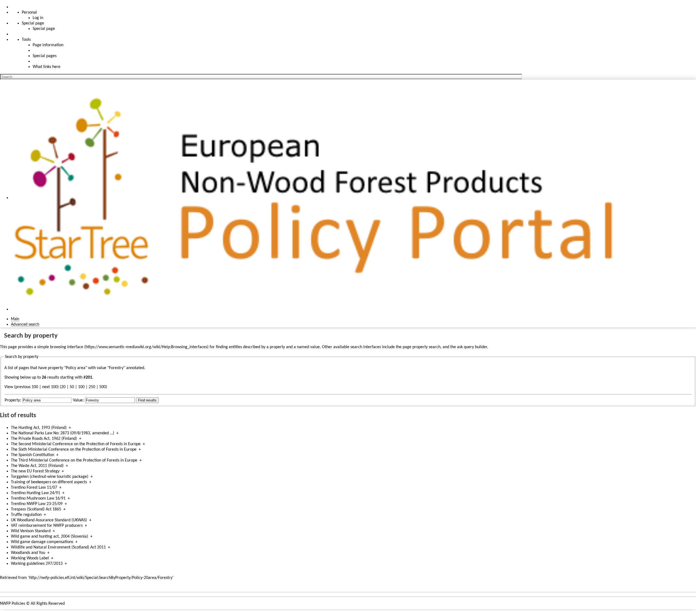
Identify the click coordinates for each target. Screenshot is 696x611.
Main (15, 319)
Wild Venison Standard (31, 531)
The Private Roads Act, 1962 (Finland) (44, 439)
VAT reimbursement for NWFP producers (47, 525)
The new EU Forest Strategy (35, 471)
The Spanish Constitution (32, 455)
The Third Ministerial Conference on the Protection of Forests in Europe (74, 460)
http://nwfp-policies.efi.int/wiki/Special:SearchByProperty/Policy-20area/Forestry (100, 578)
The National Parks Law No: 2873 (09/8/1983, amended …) (62, 433)
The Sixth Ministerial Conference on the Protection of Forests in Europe (73, 449)
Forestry (116, 368)
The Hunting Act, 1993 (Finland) (39, 428)
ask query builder (472, 347)
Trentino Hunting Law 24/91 (35, 493)
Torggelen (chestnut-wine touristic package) (49, 477)
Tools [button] (26, 40)
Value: (78, 400)
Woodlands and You (28, 553)
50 (72, 387)
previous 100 (26, 387)
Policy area (75, 368)
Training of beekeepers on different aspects (49, 482)
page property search (421, 347)
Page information (48, 45)
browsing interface (66, 347)
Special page (44, 29)
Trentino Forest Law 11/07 (34, 487)
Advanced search (25, 324)
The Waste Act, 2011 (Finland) (37, 466)
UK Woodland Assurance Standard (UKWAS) (49, 520)
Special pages (45, 56)
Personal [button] (29, 12)
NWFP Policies (12, 603)
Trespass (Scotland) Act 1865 (36, 509)
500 (102, 387)
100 (81, 387)
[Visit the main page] (319, 198)
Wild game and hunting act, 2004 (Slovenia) (49, 536)
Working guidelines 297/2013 (37, 564)
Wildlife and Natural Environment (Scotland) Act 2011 (58, 547)
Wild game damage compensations (42, 542)
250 (92, 387)
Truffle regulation (26, 515)
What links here (46, 67)
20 (63, 387)
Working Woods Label (30, 558)
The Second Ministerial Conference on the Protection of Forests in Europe (76, 444)
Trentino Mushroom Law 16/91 (38, 498)
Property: (13, 400)
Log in (38, 18)
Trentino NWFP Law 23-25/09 (37, 504)
